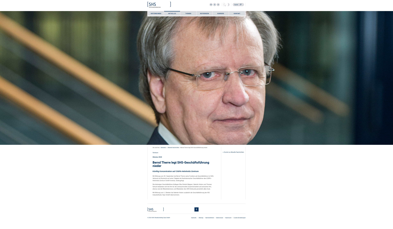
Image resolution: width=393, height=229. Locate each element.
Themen (188, 13)
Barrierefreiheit (210, 217)
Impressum (228, 217)
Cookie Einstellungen (240, 217)
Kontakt (237, 13)
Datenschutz (219, 217)
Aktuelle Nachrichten (173, 147)
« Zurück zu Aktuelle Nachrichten (233, 152)
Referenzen (204, 13)
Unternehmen (156, 13)
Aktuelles (172, 13)
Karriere (220, 13)
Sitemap (201, 217)
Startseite (163, 147)
